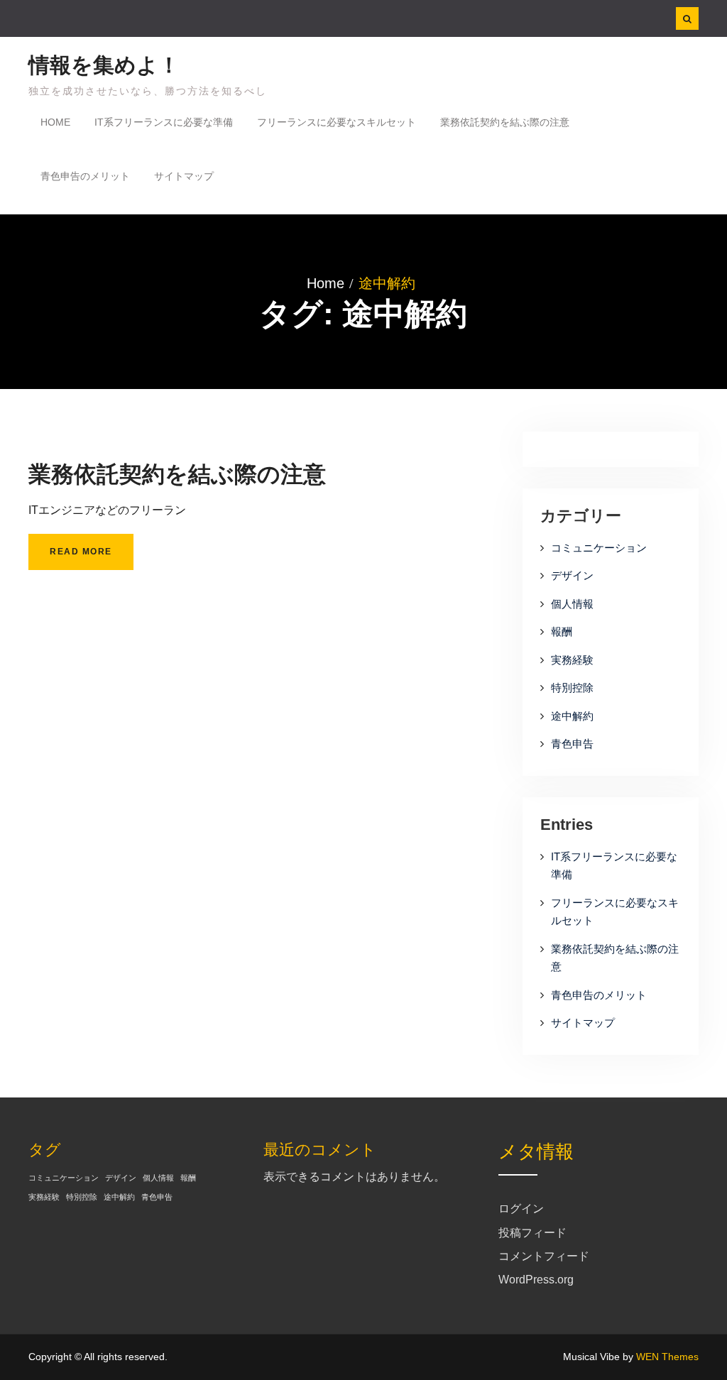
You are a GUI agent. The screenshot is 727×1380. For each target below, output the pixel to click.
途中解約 (572, 716)
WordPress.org (536, 1280)
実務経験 (572, 660)
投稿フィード (532, 1233)
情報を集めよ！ (104, 65)
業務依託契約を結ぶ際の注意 (504, 122)
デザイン (572, 575)
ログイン (521, 1209)
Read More (81, 552)
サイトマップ (184, 176)
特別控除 (572, 687)
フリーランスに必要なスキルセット (336, 122)
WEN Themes (667, 1356)
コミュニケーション (599, 548)
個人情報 (572, 604)
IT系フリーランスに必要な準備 (163, 122)
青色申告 (572, 744)
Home (55, 122)
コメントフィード (543, 1256)
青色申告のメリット (85, 176)
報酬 (561, 631)
